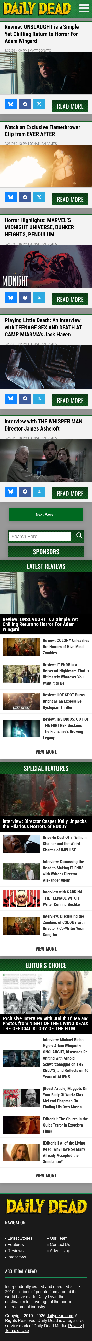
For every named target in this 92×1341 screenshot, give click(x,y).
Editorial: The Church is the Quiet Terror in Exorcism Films (65, 1125)
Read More (70, 106)
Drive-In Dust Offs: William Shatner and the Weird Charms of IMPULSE (65, 843)
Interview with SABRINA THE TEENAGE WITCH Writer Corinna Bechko (63, 898)
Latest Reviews (46, 565)
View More (46, 751)
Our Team (58, 1238)
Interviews (17, 1257)
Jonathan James (43, 144)
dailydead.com (60, 1315)
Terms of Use (17, 1330)
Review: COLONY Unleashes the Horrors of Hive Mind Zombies (66, 646)
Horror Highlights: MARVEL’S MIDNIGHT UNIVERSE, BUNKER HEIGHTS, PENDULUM (39, 227)
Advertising (60, 1251)
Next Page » (46, 514)
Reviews (16, 1251)
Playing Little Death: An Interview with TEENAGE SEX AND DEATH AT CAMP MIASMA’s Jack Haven (43, 327)
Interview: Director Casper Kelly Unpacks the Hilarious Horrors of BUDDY (45, 823)
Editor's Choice (46, 965)
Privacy (75, 1326)
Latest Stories (20, 1238)
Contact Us (60, 1244)
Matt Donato (40, 50)
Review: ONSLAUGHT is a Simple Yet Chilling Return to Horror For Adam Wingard (42, 34)
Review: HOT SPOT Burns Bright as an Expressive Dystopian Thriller (64, 701)
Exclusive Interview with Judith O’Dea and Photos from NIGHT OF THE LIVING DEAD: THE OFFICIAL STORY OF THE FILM (46, 1023)
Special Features (46, 768)
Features (16, 1244)
